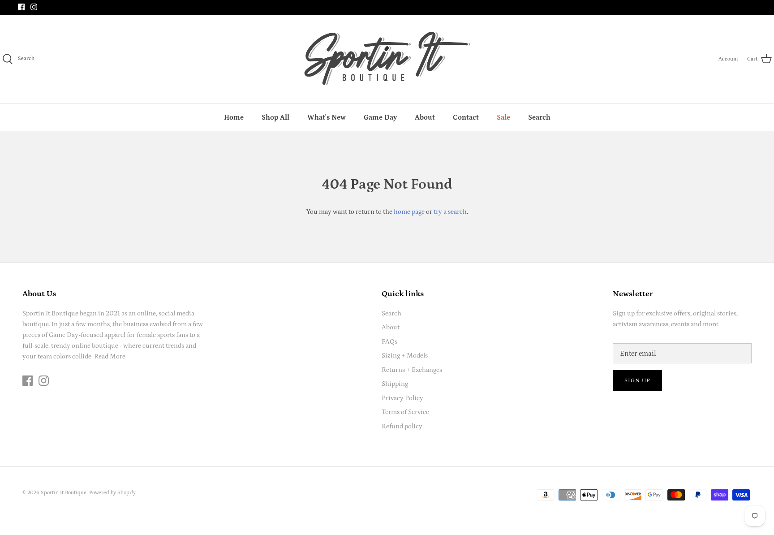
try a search (450, 212)
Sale (503, 117)
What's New (326, 117)
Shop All (275, 117)
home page (409, 212)
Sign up (637, 380)
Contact (466, 117)
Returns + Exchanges (412, 370)
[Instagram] (33, 7)
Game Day (380, 117)
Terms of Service (405, 412)
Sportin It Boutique (63, 493)
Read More (109, 356)
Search (539, 117)
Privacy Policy (402, 398)
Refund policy (402, 426)
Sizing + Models (405, 355)
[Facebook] (21, 7)
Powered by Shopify (112, 493)
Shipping (395, 384)
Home (234, 117)
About (425, 117)
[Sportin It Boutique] (387, 59)
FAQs (389, 341)
